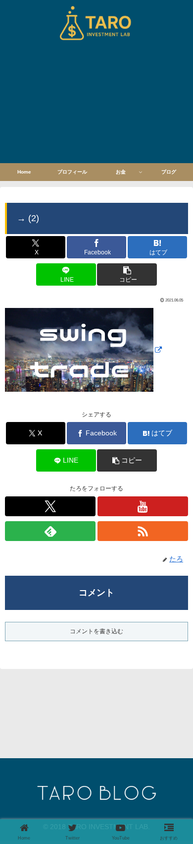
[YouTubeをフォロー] (142, 506)
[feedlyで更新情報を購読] (50, 531)
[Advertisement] (96, 104)
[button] (126, 274)
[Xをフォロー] (50, 506)
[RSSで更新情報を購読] (142, 531)
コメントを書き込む (96, 631)
